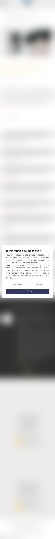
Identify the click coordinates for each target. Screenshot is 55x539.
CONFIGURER (16, 284)
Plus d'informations (13, 278)
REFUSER (38, 284)
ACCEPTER (27, 291)
